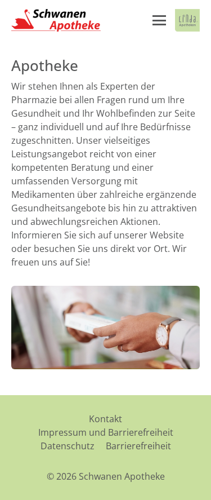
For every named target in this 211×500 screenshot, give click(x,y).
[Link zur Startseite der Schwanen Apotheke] (56, 20)
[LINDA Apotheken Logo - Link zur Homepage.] (187, 20)
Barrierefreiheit (138, 446)
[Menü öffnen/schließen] (159, 20)
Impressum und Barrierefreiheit (105, 432)
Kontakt (105, 419)
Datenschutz (68, 446)
